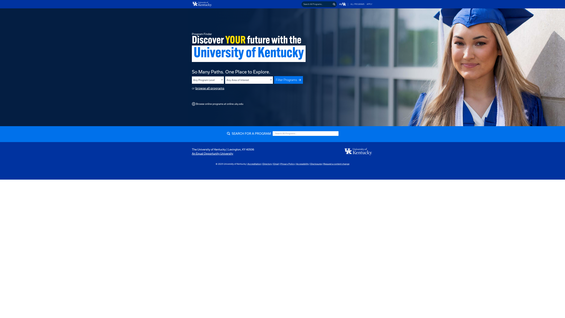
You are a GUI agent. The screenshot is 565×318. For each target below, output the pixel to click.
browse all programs (209, 88)
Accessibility (302, 164)
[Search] (334, 4)
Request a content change (336, 164)
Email (276, 164)
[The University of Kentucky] (358, 151)
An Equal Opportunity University (212, 153)
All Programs (357, 4)
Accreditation (254, 164)
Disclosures (316, 164)
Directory (267, 164)
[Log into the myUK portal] (342, 4)
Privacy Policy (287, 164)
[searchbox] (316, 4)
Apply (369, 4)
